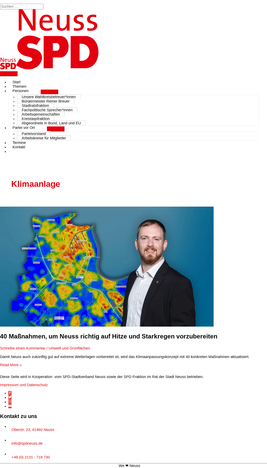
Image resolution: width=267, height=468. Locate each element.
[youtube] (9, 406)
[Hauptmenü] (9, 73)
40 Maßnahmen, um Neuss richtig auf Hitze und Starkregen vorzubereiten (109, 336)
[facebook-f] (9, 393)
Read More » (11, 365)
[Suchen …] (22, 6)
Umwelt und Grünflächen (69, 348)
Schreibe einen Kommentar (22, 348)
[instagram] (9, 402)
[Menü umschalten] (49, 92)
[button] (14, 151)
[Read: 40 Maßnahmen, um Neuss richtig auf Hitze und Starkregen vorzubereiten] (107, 325)
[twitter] (9, 397)
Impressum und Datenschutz (24, 385)
